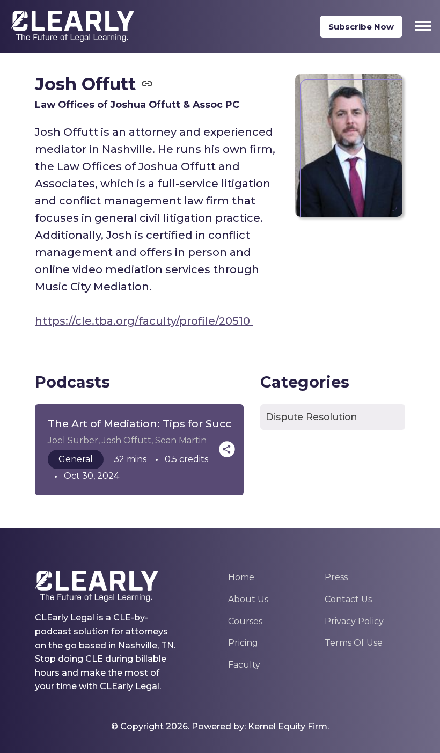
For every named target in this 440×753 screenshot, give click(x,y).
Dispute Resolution (311, 416)
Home (241, 577)
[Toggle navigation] (422, 26)
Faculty (244, 665)
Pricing (243, 643)
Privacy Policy (354, 621)
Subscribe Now (361, 26)
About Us (248, 599)
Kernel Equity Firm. (288, 726)
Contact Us (348, 599)
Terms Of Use (354, 643)
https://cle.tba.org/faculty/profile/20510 (144, 321)
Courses (245, 621)
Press (336, 577)
